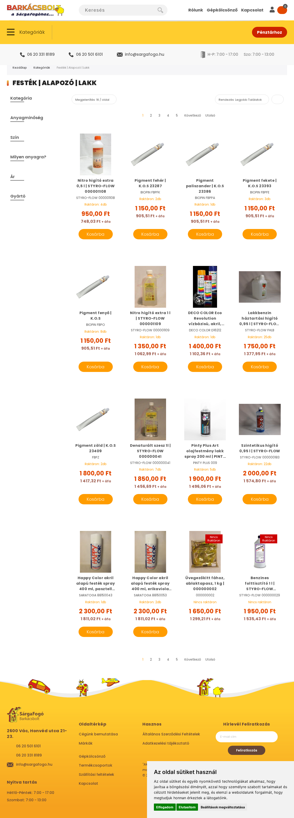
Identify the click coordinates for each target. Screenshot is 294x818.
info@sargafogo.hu (144, 54)
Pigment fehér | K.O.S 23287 (150, 183)
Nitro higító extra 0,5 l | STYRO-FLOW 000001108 (95, 186)
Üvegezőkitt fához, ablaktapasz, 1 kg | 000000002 (205, 583)
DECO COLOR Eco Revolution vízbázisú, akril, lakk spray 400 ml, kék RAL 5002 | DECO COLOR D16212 (205, 318)
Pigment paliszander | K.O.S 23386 (205, 186)
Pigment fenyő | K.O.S (95, 315)
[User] (272, 10)
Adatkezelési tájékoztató (165, 743)
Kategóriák (42, 67)
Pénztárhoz (269, 32)
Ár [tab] (12, 176)
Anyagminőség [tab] (26, 117)
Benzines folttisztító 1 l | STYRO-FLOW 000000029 (259, 583)
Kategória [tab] (21, 98)
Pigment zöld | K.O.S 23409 (95, 448)
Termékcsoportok (95, 765)
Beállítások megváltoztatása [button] (223, 807)
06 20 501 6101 (89, 54)
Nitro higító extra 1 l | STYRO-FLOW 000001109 (150, 318)
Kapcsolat (88, 783)
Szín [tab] (14, 137)
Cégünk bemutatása (98, 734)
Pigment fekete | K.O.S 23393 (260, 183)
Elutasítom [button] (187, 807)
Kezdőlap (20, 67)
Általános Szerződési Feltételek (171, 734)
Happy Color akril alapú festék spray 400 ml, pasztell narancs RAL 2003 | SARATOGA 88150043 (95, 583)
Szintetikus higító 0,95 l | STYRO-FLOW (259, 448)
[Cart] (282, 10)
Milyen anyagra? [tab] (28, 157)
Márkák (86, 743)
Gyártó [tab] (17, 196)
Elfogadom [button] (164, 807)
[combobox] (118, 10)
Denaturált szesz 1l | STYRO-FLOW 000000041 (150, 451)
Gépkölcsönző (92, 756)
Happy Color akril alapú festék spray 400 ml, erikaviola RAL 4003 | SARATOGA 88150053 (150, 583)
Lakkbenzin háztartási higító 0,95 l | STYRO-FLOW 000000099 (259, 318)
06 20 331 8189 (41, 54)
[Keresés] (162, 10)
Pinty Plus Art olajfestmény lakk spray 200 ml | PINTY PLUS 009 (205, 451)
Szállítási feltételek (96, 774)
